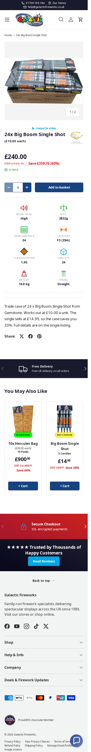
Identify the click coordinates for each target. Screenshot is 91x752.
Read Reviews (44, 561)
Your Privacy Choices (37, 741)
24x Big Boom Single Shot (31, 35)
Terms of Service (64, 741)
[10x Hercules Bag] (23, 420)
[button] (76, 740)
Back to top (41, 580)
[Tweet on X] (21, 336)
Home (8, 35)
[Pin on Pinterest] (39, 336)
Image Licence (13, 749)
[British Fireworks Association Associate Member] (9, 720)
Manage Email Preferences (63, 745)
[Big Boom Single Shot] (65, 420)
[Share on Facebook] (30, 336)
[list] (44, 81)
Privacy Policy (12, 741)
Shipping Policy (34, 745)
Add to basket (59, 187)
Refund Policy (12, 745)
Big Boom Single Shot (65, 446)
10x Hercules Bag (23, 443)
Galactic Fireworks (25, 734)
